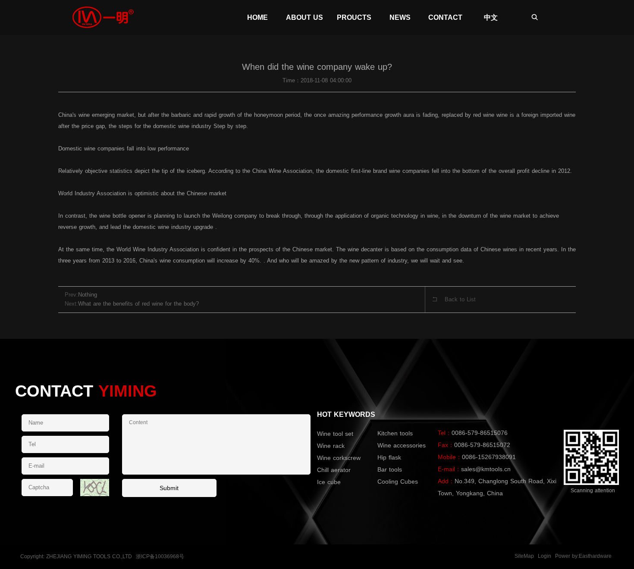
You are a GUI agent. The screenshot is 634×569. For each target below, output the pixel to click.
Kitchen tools (395, 433)
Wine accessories (401, 445)
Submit (169, 488)
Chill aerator (334, 469)
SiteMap (524, 556)
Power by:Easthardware (583, 556)
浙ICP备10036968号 (160, 556)
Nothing (87, 294)
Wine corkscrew (339, 457)
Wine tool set (335, 433)
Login (544, 556)
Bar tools (389, 469)
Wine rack (331, 445)
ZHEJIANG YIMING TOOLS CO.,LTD (89, 556)
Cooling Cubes (397, 481)
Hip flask (389, 457)
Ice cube (329, 481)
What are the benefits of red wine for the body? (138, 303)
